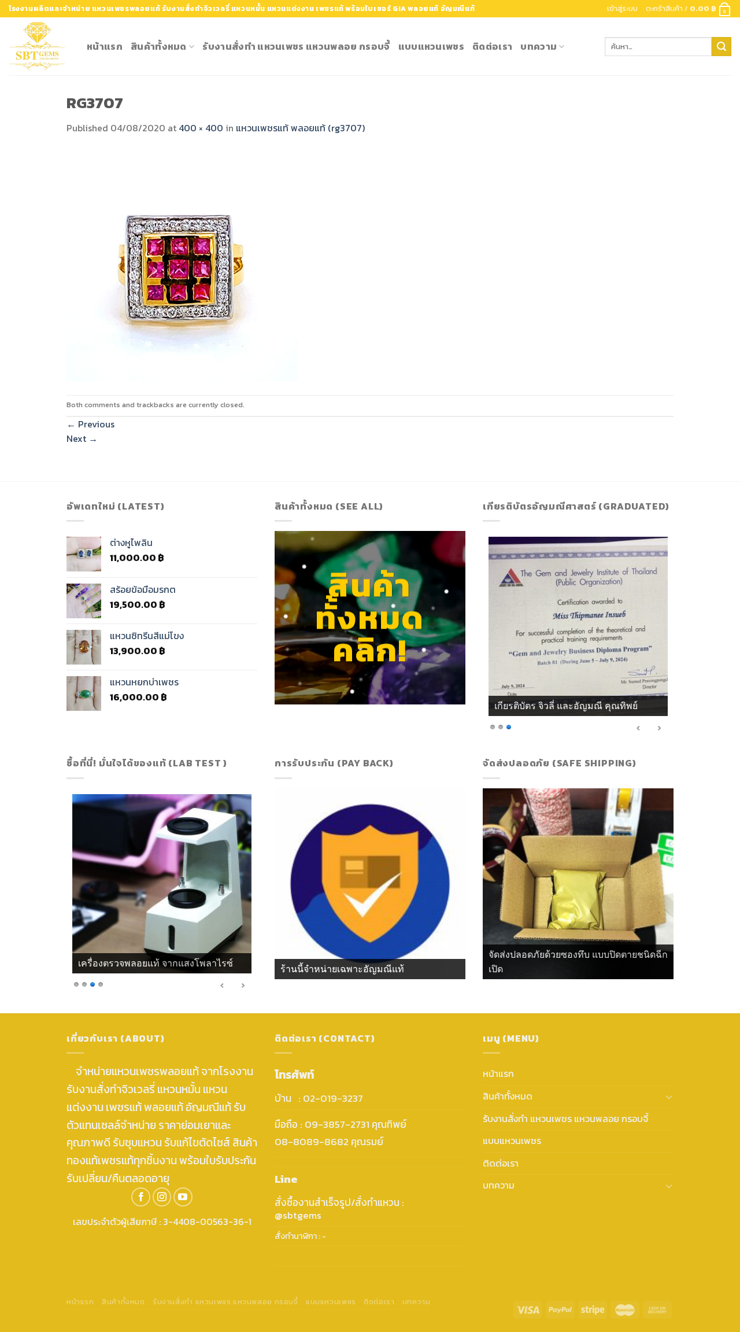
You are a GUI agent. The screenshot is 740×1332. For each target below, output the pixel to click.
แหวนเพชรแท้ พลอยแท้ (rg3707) (300, 128)
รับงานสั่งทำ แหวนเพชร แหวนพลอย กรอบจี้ (296, 46)
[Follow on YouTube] (183, 1196)
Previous (90, 424)
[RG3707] (182, 264)
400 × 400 (201, 128)
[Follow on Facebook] (140, 1196)
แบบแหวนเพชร (431, 46)
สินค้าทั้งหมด (159, 46)
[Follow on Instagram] (162, 1196)
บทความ (538, 46)
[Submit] (721, 47)
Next (82, 438)
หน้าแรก (105, 46)
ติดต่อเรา (492, 46)
